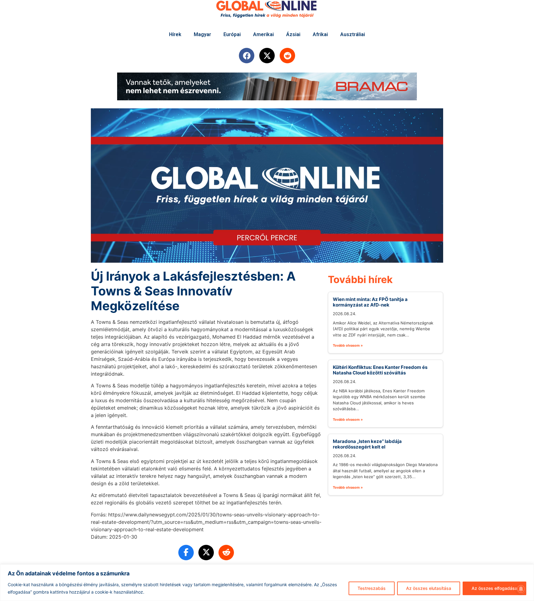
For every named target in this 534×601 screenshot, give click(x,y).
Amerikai (263, 34)
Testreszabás (372, 588)
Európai (232, 34)
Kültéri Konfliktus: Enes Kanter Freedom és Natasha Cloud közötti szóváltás (380, 370)
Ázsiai (293, 34)
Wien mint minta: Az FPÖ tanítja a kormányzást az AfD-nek (370, 302)
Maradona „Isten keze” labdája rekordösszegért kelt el (367, 444)
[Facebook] (246, 55)
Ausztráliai (352, 34)
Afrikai (320, 34)
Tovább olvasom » (348, 345)
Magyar (202, 34)
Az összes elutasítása (428, 588)
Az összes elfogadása (494, 588)
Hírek (175, 34)
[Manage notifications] (521, 589)
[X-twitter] (267, 55)
